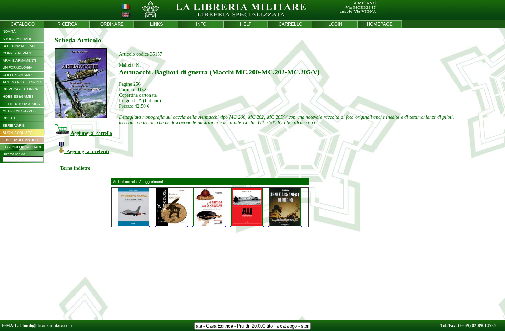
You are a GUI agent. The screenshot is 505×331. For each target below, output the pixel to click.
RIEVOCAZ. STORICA (20, 89)
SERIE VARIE (14, 125)
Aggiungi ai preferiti (86, 151)
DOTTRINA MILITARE (20, 46)
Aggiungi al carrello (91, 133)
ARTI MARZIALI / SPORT (23, 82)
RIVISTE (9, 118)
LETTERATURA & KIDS (21, 104)
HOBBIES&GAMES (18, 96)
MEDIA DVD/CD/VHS (19, 111)
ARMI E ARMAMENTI (19, 60)
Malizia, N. (130, 65)
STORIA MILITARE (17, 39)
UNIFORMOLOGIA (17, 68)
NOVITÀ (9, 31)
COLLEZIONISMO (17, 75)
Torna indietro (75, 168)
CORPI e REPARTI (18, 53)
